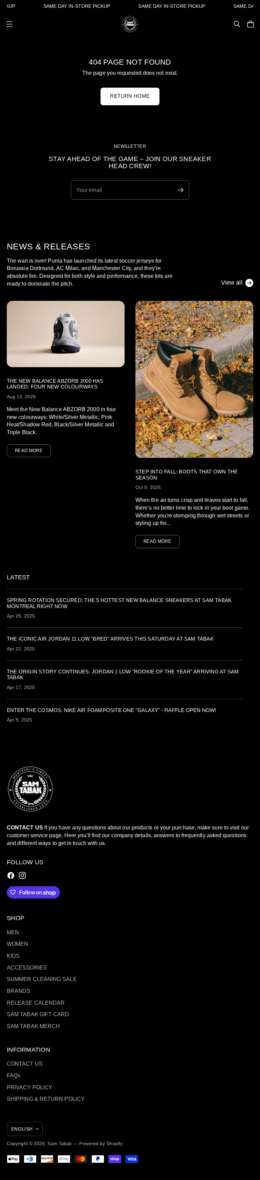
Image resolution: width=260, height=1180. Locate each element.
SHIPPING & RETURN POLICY (46, 1099)
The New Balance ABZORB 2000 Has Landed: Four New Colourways (55, 383)
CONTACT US (25, 1064)
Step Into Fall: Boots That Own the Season (186, 474)
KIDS (13, 956)
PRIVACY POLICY (29, 1087)
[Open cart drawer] (250, 24)
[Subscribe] (243, 628)
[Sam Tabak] (130, 24)
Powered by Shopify (100, 1143)
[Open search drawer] (237, 24)
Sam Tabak (59, 1143)
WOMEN (17, 944)
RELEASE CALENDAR (36, 1003)
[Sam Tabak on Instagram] (22, 875)
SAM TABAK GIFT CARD (38, 1014)
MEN (13, 932)
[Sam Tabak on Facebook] (11, 875)
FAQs (13, 1075)
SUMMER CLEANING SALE (42, 979)
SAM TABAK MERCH (33, 1026)
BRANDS (18, 991)
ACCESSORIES (27, 967)
